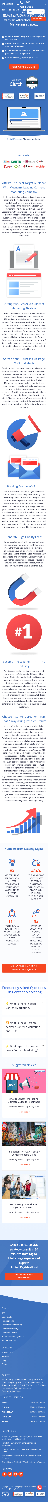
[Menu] (18, 4)
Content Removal (9, 1332)
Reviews (5, 1356)
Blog (4, 1360)
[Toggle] (43, 1003)
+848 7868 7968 (24, 1388)
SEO (3, 1313)
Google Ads (7, 1317)
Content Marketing (10, 1328)
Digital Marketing (14, 139)
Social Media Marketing (12, 1324)
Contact (41, 14)
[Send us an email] (15, 1474)
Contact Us (6, 1364)
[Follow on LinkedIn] (20, 1474)
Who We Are (7, 1352)
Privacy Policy (14, 1489)
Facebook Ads (8, 1321)
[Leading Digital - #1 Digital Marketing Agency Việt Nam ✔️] (7, 3)
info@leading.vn (14, 1391)
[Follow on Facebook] (4, 1474)
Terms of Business (30, 1487)
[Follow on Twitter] (9, 1474)
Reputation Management (13, 1336)
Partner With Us (9, 1340)
